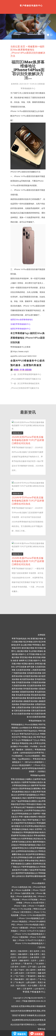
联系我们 (42, 771)
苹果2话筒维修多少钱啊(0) (21, 779)
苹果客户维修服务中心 (34, 992)
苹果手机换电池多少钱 (21, 638)
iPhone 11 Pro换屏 (36, 906)
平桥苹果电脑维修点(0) (30, 867)
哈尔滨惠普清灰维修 (22, 713)
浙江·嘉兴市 (31, 979)
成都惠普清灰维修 (30, 701)
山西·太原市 (19, 973)
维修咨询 (21, 1034)
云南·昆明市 (34, 957)
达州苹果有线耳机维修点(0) (27, 851)
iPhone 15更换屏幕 (20, 937)
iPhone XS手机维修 (30, 899)
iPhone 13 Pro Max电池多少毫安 (30, 924)
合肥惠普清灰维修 (23, 707)
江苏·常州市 (31, 973)
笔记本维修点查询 (30, 641)
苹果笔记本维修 (39, 727)
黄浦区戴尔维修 (36, 638)
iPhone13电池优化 (19, 921)
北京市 (33, 960)
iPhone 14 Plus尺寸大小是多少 (33, 931)
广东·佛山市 (19, 982)
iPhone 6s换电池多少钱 (21, 887)
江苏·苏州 (14, 966)
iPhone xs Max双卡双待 (34, 902)
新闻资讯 (29, 749)
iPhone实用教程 (31, 724)
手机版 (25, 1001)
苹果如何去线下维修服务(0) (25, 807)
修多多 (15, 660)
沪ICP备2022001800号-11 (35, 998)
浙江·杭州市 (34, 951)
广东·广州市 (19, 976)
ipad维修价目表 (25, 727)
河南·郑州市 (23, 951)
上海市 (41, 960)
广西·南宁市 (27, 963)
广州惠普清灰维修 (19, 673)
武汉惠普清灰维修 (34, 685)
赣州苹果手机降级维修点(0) (27, 873)
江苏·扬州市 (27, 988)
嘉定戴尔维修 (22, 651)
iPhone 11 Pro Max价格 (21, 909)
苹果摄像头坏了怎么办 (30, 740)
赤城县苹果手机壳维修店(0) (25, 823)
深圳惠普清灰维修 (34, 673)
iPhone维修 (23, 746)
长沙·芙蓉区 (21, 985)
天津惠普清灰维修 (38, 682)
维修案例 (32, 46)
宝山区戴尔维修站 (36, 651)
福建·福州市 (24, 960)
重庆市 (13, 951)
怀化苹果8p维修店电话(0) (35, 826)
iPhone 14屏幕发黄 (20, 927)
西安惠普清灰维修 (38, 695)
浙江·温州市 (31, 970)
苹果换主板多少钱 (28, 737)
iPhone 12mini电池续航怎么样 (31, 918)
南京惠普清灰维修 (27, 679)
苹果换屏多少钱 (26, 743)
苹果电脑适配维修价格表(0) (34, 832)
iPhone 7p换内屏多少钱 (24, 893)
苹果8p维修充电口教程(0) (35, 860)
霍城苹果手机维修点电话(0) (22, 835)
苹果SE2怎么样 (39, 909)
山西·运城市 (31, 982)
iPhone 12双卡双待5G (22, 912)
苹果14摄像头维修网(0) (28, 816)
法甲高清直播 (20, 666)
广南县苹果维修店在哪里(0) (27, 801)
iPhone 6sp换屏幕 (22, 890)
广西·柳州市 (31, 976)
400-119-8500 (23, 369)
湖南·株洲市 (19, 979)
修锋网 (21, 660)
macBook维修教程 (32, 756)
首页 (22, 46)
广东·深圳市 (39, 963)
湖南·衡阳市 (23, 954)
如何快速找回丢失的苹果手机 (32, 752)
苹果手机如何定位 (30, 730)
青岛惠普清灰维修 (23, 695)
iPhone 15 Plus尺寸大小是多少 (31, 940)
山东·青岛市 (16, 963)
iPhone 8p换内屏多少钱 (26, 896)
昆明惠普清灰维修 (27, 704)
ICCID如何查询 (17, 730)
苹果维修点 (36, 645)
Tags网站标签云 (24, 759)
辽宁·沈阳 (32, 966)
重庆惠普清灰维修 (19, 698)
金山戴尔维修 (26, 645)
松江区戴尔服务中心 (33, 660)
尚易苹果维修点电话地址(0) (32, 838)
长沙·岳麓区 (33, 985)
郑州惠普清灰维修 (30, 688)
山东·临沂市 (39, 988)
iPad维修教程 (17, 756)
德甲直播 (30, 666)
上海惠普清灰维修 (38, 670)
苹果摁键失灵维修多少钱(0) (23, 829)
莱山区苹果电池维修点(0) (22, 813)
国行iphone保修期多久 (34, 762)
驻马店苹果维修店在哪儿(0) (25, 857)
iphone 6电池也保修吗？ (22, 765)
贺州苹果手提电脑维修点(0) (28, 795)
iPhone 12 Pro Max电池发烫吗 (33, 915)
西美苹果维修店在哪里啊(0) (30, 788)
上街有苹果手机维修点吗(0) (34, 810)
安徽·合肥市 (34, 954)
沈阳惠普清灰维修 (27, 691)
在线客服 (38, 1034)
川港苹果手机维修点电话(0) (32, 782)
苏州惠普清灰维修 (23, 682)
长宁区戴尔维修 (33, 654)
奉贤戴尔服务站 (27, 663)
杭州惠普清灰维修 (30, 676)
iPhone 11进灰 (20, 906)
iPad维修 (34, 746)
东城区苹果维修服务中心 (20, 324)
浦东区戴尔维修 (27, 648)
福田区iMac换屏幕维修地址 (21, 319)
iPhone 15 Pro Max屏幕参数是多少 (29, 943)
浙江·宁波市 (19, 970)
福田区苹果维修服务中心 (20, 328)
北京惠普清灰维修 (23, 670)
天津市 (23, 966)
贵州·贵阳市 (23, 957)
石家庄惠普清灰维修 (22, 710)
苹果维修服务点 (17, 724)
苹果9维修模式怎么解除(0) (21, 863)
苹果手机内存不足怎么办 (30, 734)
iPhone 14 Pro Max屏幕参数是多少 (29, 934)
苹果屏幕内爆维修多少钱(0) (30, 845)
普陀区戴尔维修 (26, 657)
